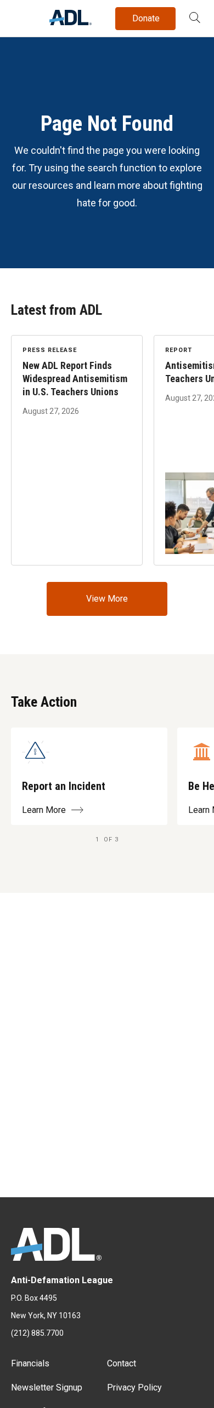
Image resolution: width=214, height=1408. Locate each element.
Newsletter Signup (46, 1387)
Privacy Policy (134, 1387)
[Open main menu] (21, 15)
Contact (121, 1363)
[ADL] (70, 22)
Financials (30, 1363)
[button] (195, 18)
